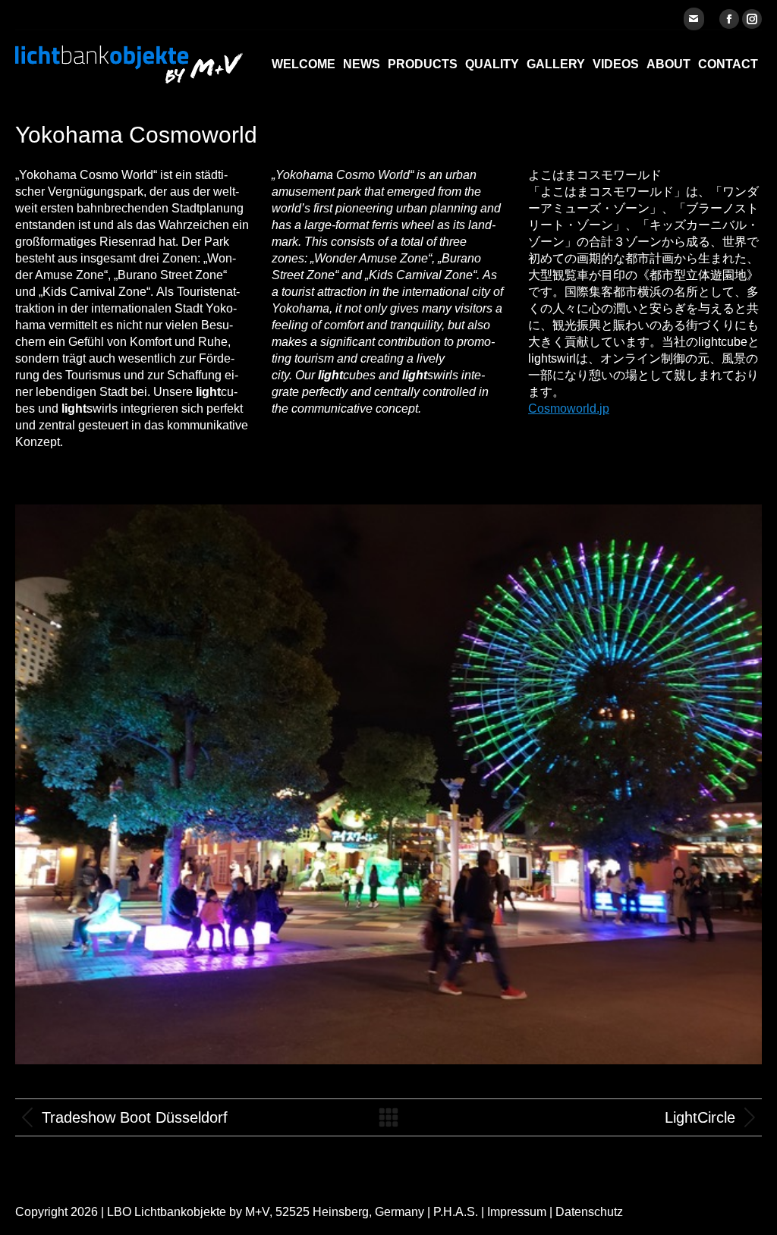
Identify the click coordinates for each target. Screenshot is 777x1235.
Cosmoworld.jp (568, 408)
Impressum (516, 1211)
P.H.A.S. (455, 1211)
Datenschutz (589, 1211)
